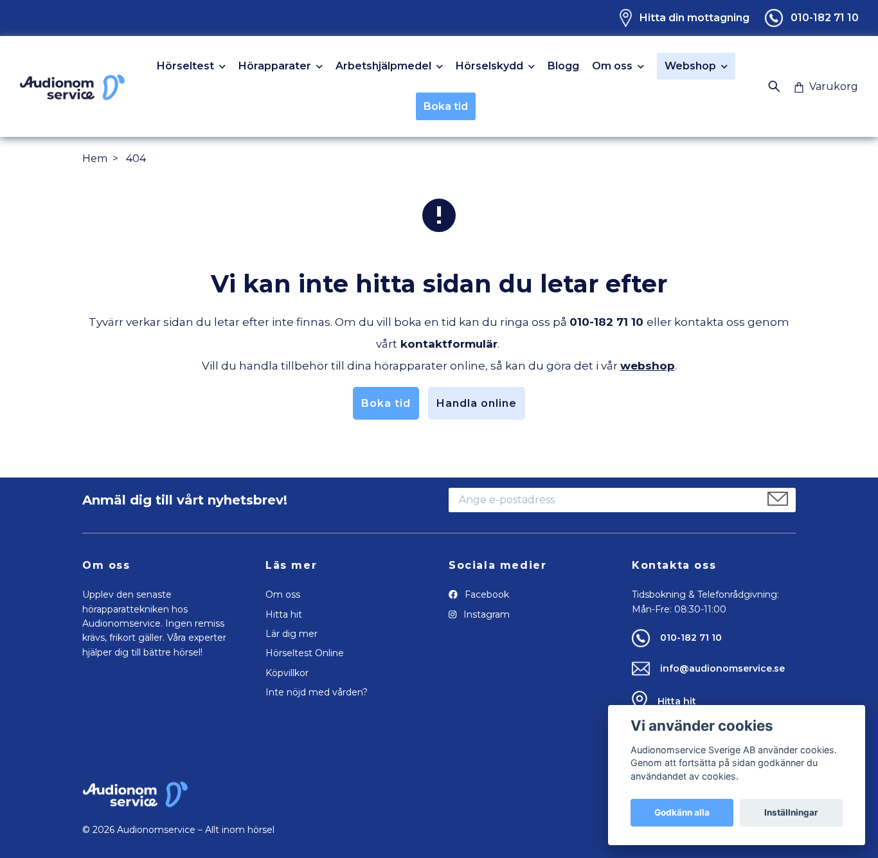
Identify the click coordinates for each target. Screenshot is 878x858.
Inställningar (791, 812)
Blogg (563, 66)
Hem (94, 158)
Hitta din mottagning (694, 18)
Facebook (485, 594)
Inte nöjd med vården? (316, 692)
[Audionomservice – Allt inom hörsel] (72, 86)
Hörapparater (274, 66)
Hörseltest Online (304, 653)
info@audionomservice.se (722, 668)
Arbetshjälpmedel (383, 66)
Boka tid (446, 106)
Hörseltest (185, 66)
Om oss (612, 66)
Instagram (485, 614)
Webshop (690, 66)
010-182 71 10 (825, 18)
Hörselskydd (489, 66)
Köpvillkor (287, 673)
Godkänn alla (682, 812)
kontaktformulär (448, 343)
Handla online (476, 403)
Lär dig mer (291, 633)
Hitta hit (283, 614)
